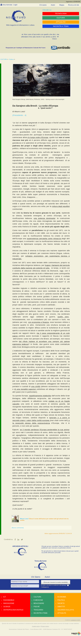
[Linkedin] (18, 540)
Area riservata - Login (9, 5)
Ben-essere (39, 603)
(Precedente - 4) (19, 115)
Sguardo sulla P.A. (65, 610)
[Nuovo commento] (18, 527)
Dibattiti (61, 606)
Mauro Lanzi (24, 518)
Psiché (37, 606)
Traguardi (38, 610)
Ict (4, 597)
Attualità (61, 613)
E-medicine (38, 600)
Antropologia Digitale (13, 610)
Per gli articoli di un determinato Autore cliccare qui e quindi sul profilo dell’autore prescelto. (59, 551)
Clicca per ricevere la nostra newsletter (55, 582)
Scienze (6, 606)
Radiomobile (8, 600)
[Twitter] (22, 540)
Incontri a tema (40, 613)
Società (61, 603)
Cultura (11, 59)
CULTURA (3, 59)
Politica (61, 600)
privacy (64, 585)
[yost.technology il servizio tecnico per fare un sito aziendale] (76, 635)
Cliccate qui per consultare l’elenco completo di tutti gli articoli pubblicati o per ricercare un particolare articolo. (60, 547)
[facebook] (15, 540)
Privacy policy (45, 626)
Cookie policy (36, 626)
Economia (61, 597)
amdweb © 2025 (75, 620)
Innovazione (8, 603)
